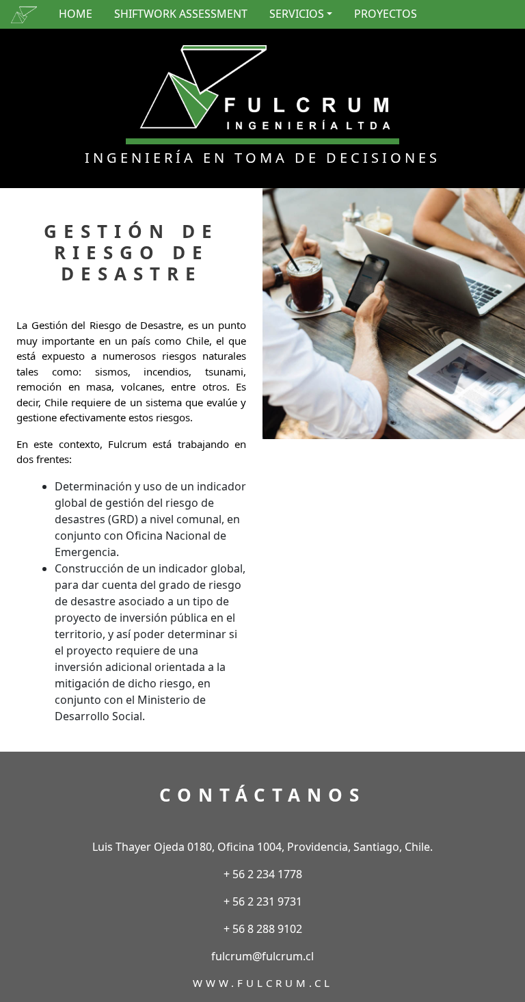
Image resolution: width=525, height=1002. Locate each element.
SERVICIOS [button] (296, 13)
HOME (75, 13)
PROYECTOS (385, 13)
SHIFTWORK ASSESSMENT (180, 13)
